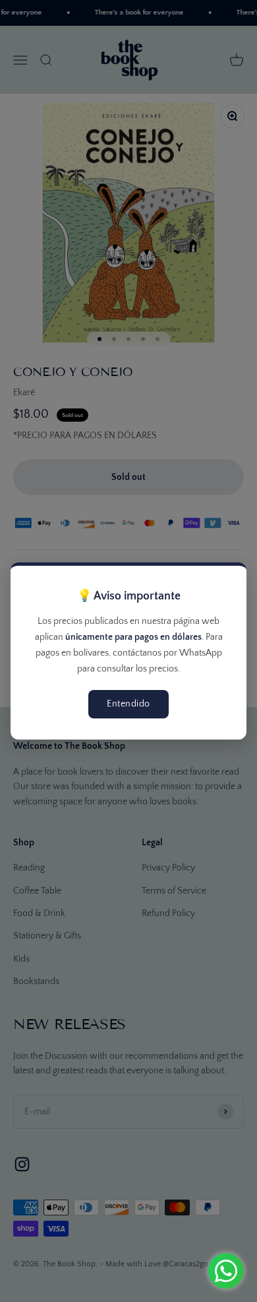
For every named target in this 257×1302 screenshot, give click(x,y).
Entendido (128, 704)
